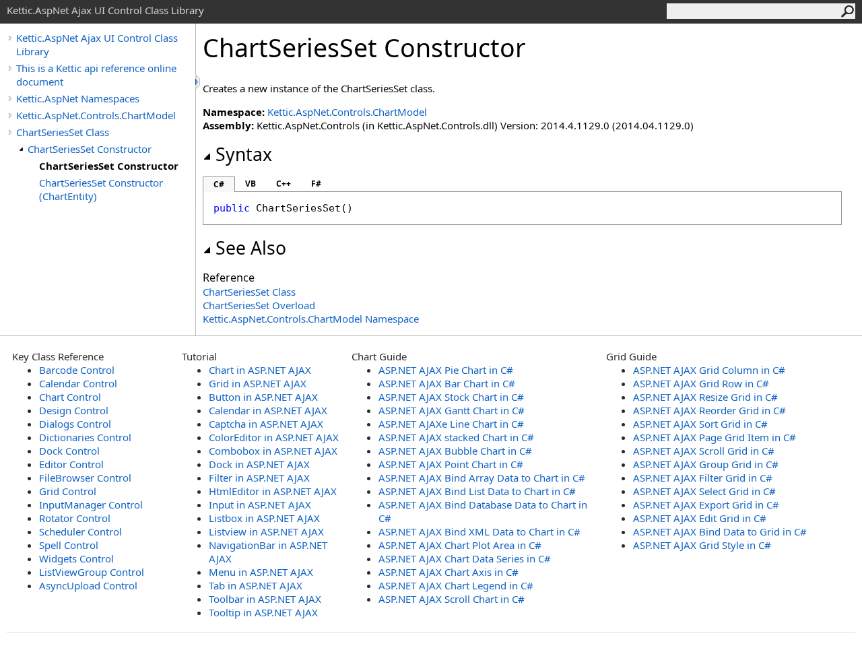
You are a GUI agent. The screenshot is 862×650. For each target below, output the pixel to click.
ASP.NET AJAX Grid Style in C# (702, 545)
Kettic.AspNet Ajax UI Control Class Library (97, 44)
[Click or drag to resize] (198, 82)
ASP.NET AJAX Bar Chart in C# (446, 383)
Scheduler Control (80, 531)
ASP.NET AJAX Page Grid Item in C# (714, 437)
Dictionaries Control (85, 437)
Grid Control (67, 491)
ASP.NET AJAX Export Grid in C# (706, 504)
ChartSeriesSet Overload (259, 305)
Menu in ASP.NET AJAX (261, 572)
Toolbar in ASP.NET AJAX (265, 599)
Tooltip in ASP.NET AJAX (263, 612)
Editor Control (71, 464)
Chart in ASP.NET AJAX (260, 370)
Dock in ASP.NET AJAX (259, 464)
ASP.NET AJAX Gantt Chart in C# (451, 410)
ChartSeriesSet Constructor (90, 149)
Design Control (73, 410)
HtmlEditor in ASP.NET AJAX (273, 491)
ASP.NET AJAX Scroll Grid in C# (703, 450)
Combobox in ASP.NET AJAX (273, 450)
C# (218, 184)
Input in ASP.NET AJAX (260, 504)
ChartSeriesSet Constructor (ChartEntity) (101, 189)
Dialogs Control (75, 423)
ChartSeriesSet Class (62, 132)
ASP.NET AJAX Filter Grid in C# (702, 477)
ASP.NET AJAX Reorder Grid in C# (709, 410)
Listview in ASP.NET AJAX (266, 531)
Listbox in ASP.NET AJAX (264, 518)
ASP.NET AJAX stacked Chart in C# (456, 437)
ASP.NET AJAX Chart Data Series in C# (464, 558)
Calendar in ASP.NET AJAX (268, 410)
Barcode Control (76, 370)
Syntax (244, 154)
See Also (251, 248)
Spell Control (68, 545)
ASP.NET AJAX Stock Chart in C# (451, 396)
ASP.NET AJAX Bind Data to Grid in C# (720, 531)
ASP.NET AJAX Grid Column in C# (709, 370)
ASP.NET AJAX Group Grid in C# (705, 464)
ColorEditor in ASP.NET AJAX (274, 437)
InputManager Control (91, 504)
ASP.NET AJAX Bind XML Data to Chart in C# (479, 531)
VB (250, 183)
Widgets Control (76, 558)
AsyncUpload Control (88, 585)
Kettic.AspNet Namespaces (77, 98)
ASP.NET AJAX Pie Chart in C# (445, 370)
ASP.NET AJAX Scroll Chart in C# (451, 599)
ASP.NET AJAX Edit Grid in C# (699, 518)
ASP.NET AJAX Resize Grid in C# (705, 396)
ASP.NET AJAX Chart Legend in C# (455, 585)
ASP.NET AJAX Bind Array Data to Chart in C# (481, 477)
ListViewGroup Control (91, 572)
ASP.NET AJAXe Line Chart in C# (451, 423)
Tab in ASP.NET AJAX (255, 585)
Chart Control (70, 396)
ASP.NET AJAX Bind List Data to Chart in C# (477, 491)
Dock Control (69, 450)
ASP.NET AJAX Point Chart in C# (450, 464)
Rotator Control (74, 518)
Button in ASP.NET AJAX (263, 396)
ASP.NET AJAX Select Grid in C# (704, 491)
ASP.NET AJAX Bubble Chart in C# (455, 450)
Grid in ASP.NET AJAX (257, 383)
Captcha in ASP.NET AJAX (266, 423)
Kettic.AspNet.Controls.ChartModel (96, 115)
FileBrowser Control (85, 477)
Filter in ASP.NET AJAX (259, 477)
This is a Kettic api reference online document (96, 74)
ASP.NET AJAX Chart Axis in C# (448, 572)
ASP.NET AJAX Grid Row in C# (701, 383)
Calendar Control (78, 383)
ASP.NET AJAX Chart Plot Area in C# (459, 545)
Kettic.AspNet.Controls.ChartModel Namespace (311, 318)
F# (316, 183)
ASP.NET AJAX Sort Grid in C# (700, 423)
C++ (283, 183)
